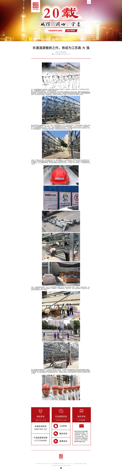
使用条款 (68, 465)
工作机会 (54, 465)
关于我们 (35, 39)
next (90, 20)
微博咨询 (63, 441)
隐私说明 (63, 465)
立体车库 (56, 54)
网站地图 (80, 463)
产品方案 (46, 39)
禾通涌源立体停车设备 (35, 6)
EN (89, 2)
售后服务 (56, 39)
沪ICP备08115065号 (40, 463)
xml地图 (84, 463)
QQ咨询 (63, 426)
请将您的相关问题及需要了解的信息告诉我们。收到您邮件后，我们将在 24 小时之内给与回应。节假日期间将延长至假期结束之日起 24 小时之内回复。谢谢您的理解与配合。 (81, 436)
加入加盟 (59, 465)
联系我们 (66, 39)
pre (32, 20)
